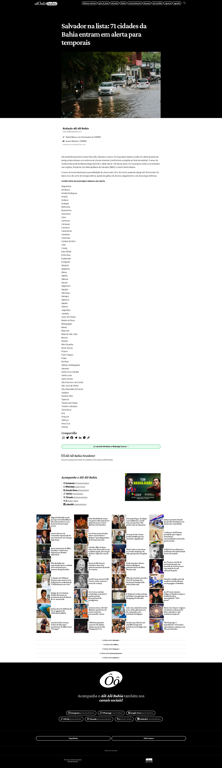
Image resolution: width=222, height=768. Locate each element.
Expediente (73, 738)
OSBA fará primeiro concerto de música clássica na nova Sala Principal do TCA (96, 625)
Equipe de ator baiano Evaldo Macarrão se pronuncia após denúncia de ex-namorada (61, 596)
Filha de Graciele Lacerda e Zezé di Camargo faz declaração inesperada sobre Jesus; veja (137, 581)
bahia (123, 3)
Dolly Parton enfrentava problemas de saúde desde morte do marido (174, 551)
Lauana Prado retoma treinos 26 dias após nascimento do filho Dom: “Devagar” (61, 625)
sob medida (157, 3)
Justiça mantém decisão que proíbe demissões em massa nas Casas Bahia (174, 521)
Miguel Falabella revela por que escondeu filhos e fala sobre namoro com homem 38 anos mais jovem (61, 521)
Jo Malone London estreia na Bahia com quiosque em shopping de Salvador (137, 596)
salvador (114, 3)
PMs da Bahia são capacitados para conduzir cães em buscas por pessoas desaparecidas (61, 566)
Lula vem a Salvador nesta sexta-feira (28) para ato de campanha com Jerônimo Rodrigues (136, 611)
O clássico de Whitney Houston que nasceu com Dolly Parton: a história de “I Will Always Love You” (61, 581)
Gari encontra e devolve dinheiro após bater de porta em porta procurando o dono (98, 611)
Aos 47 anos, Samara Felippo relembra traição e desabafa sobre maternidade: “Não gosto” (174, 596)
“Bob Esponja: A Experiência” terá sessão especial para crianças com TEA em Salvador (174, 625)
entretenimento (134, 3)
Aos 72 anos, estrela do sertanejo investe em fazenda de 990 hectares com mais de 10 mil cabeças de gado (173, 566)
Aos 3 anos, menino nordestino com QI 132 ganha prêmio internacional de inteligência (97, 596)
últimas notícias (89, 3)
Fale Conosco (149, 738)
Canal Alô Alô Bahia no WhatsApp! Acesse (111, 447)
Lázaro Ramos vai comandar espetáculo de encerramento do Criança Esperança (61, 536)
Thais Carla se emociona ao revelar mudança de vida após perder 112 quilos (136, 551)
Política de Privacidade (111, 750)
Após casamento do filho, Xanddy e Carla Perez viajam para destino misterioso (61, 551)
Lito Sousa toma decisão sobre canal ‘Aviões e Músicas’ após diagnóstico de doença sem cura (98, 536)
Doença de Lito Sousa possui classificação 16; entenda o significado (135, 536)
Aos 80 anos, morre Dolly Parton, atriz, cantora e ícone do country (98, 581)
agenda (177, 3)
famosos (147, 3)
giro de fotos (103, 3)
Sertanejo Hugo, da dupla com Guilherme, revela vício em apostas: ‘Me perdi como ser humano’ (136, 521)
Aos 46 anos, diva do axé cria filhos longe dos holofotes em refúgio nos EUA (136, 625)
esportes (168, 3)
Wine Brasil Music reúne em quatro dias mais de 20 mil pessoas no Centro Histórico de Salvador (98, 521)
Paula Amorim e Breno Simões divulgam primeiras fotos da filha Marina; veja (135, 566)
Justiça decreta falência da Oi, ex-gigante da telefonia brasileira (61, 611)
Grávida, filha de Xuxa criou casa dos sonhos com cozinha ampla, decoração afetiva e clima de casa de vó (99, 551)
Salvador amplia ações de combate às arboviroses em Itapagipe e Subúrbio (174, 581)
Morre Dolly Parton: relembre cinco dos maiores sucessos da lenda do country (98, 566)
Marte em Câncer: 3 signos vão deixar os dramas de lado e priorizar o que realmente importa (174, 611)
